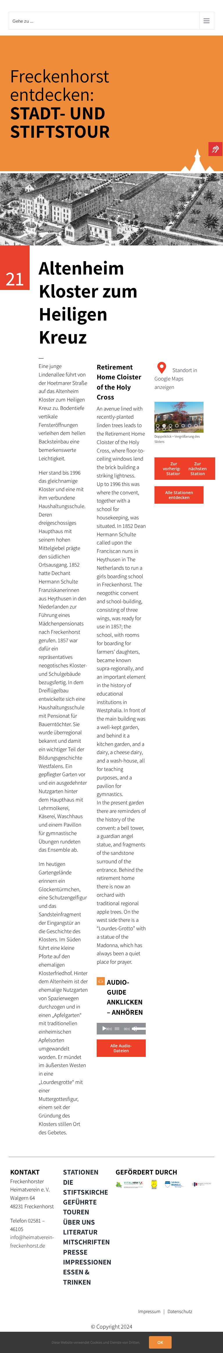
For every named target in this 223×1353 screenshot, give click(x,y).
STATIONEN (80, 1172)
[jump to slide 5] (183, 425)
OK (160, 1342)
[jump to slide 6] (189, 425)
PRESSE (75, 1252)
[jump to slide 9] (164, 429)
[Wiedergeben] (104, 1029)
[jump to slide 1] (157, 425)
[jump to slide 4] (177, 425)
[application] (121, 1028)
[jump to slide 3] (170, 425)
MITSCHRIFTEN (86, 1241)
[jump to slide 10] (170, 429)
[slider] (138, 1028)
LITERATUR (80, 1232)
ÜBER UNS (79, 1222)
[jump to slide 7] (196, 425)
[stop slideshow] (180, 432)
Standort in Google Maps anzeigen (175, 378)
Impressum (149, 1311)
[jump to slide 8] (157, 429)
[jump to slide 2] (164, 425)
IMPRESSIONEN (87, 1262)
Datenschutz (180, 1311)
